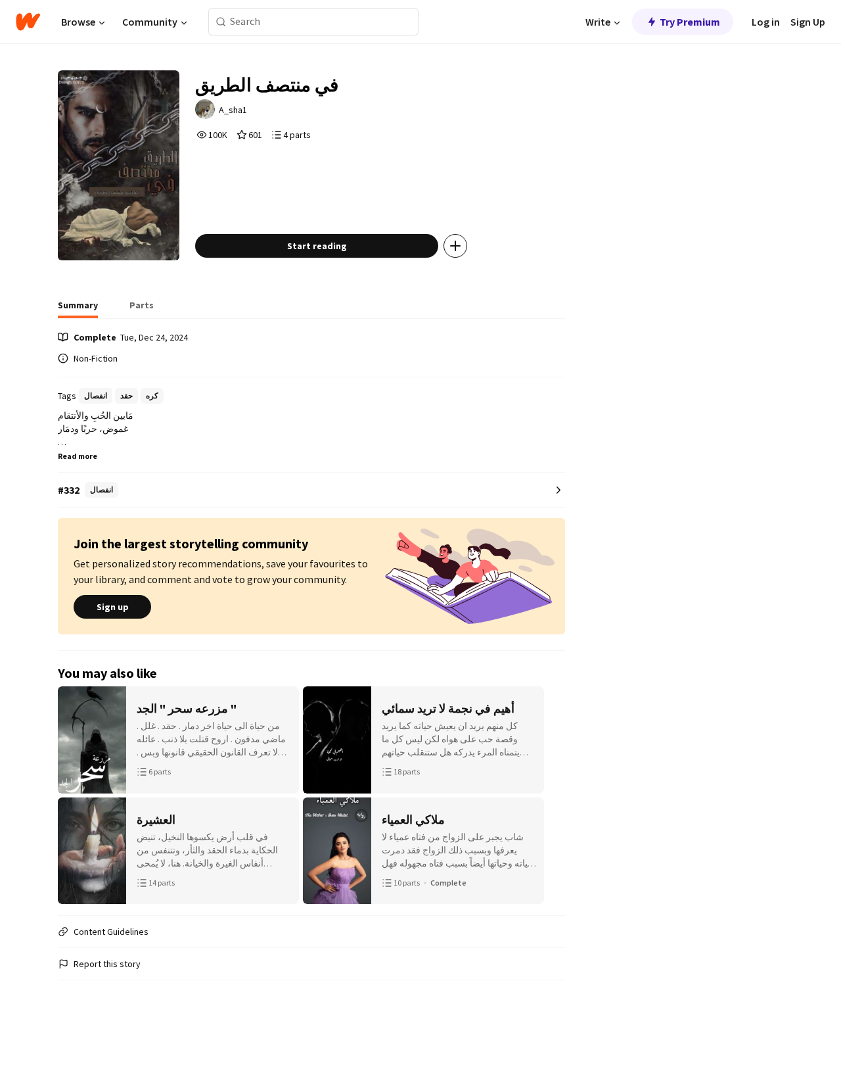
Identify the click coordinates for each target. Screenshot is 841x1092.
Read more (77, 456)
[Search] (221, 22)
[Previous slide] (75, 795)
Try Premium (690, 21)
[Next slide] (548, 795)
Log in (766, 21)
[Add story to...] (455, 246)
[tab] (78, 309)
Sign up (113, 607)
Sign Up (807, 21)
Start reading (317, 246)
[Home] (28, 21)
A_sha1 (233, 110)
